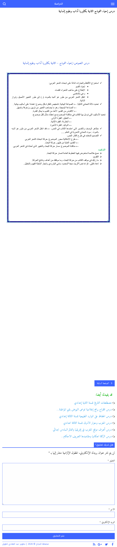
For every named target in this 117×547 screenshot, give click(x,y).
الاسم (112, 509)
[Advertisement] (58, 38)
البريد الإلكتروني (107, 522)
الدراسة (58, 3)
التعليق (111, 461)
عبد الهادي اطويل (10, 544)
